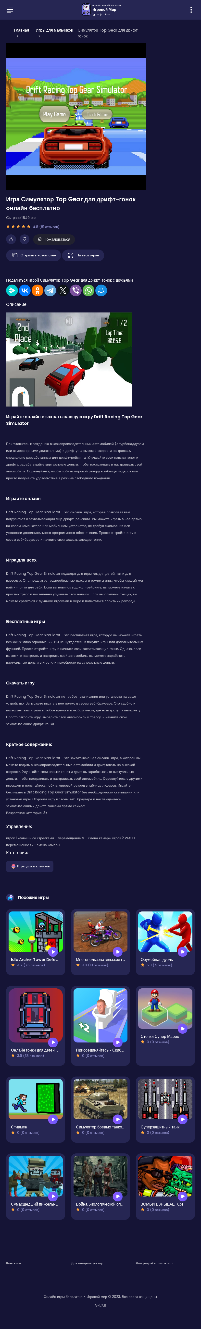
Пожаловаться (57, 239)
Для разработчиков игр (154, 1263)
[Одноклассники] (37, 290)
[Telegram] (50, 290)
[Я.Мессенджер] (12, 290)
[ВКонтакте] (25, 290)
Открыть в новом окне (38, 254)
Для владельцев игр (87, 1263)
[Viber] (76, 290)
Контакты (13, 1263)
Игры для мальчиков (33, 865)
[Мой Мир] (101, 290)
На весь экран (87, 254)
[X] (63, 290)
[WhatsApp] (88, 290)
